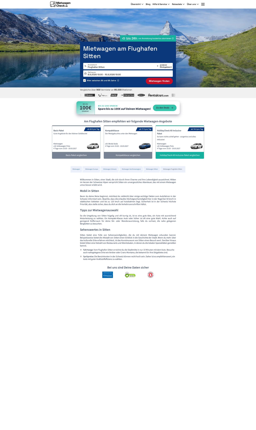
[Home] (60, 4)
